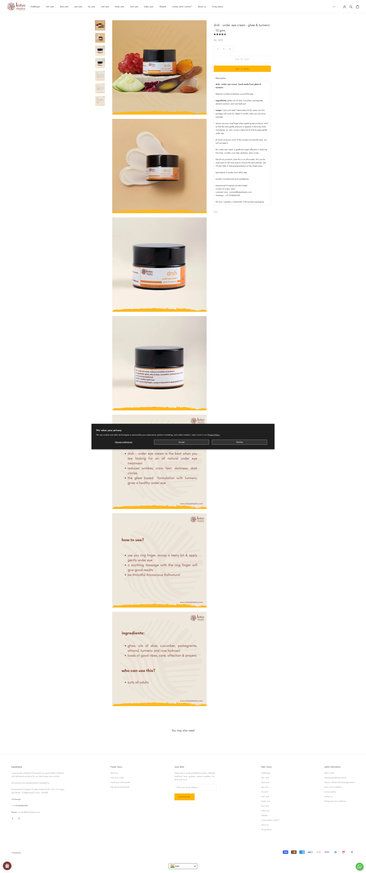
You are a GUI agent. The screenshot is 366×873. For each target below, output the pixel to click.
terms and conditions (333, 787)
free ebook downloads (120, 787)
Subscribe (184, 797)
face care (64, 6)
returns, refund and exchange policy (339, 782)
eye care (78, 6)
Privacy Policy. (214, 434)
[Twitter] (224, 211)
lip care (91, 6)
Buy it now (242, 69)
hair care (50, 6)
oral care (105, 6)
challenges (35, 6)
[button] (220, 34)
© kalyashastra (16, 853)
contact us (328, 796)
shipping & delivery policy (335, 777)
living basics (217, 6)
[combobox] (183, 866)
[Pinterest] (228, 211)
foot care (134, 6)
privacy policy (330, 791)
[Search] (351, 6)
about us (202, 6)
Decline (239, 442)
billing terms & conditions (335, 801)
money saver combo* (182, 6)
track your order (117, 777)
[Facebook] (221, 211)
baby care (148, 6)
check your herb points (120, 782)
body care (119, 6)
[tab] (221, 78)
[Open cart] (357, 6)
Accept (181, 442)
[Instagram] (19, 818)
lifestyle (162, 6)
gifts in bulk (329, 772)
